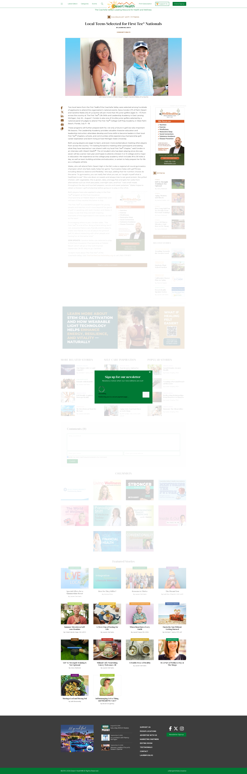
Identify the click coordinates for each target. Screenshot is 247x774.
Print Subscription (145, 4)
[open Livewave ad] (123, 327)
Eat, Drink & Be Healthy (139, 639)
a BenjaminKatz (177, 771)
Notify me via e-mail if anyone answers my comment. (87, 457)
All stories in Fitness (169, 237)
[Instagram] (182, 728)
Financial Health (172, 603)
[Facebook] (170, 728)
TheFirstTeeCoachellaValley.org (100, 255)
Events (94, 4)
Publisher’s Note (139, 568)
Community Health (123, 32)
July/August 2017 (120, 17)
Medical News (172, 568)
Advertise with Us (148, 735)
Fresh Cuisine (107, 639)
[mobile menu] (62, 4)
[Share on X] (64, 112)
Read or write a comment (107, 265)
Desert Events (75, 568)
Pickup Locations (148, 731)
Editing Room (146, 743)
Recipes (74, 675)
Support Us (163, 4)
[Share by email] (64, 120)
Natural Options (74, 603)
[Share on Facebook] (64, 107)
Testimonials (146, 747)
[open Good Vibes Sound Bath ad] (77, 752)
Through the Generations (140, 603)
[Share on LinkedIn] (64, 116)
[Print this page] (64, 124)
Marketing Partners (149, 739)
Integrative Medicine (107, 568)
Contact (144, 751)
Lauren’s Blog (146, 755)
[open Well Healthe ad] (130, 222)
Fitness (135, 17)
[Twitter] (176, 728)
